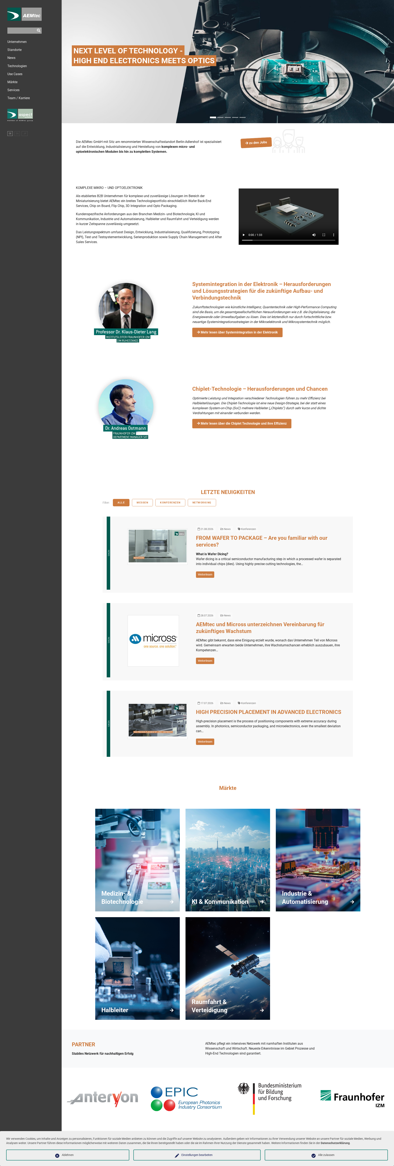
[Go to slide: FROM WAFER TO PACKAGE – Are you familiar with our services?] (242, 117)
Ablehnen (68, 1155)
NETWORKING (201, 502)
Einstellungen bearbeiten (197, 1155)
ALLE (121, 502)
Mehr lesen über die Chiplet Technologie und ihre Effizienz (243, 423)
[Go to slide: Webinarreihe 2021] (213, 117)
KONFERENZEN (170, 502)
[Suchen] (39, 31)
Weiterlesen (205, 574)
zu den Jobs (257, 142)
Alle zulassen (326, 1155)
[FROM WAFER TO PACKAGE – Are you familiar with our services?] (158, 547)
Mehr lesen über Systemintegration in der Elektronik (239, 332)
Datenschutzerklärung (335, 1143)
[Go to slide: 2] (228, 117)
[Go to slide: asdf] (220, 117)
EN (17, 133)
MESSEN (142, 502)
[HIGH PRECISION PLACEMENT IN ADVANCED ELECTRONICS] (158, 721)
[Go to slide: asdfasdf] (235, 117)
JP (24, 133)
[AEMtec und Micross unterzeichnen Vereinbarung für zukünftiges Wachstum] (153, 640)
